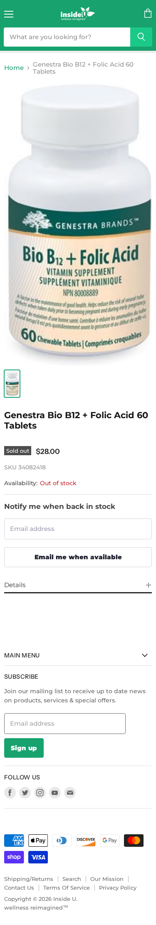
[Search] (141, 37)
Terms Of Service (66, 887)
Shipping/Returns (28, 878)
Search (71, 878)
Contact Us (19, 887)
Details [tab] (14, 585)
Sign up (24, 748)
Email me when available (78, 557)
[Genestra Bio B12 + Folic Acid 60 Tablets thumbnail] (12, 383)
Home (14, 67)
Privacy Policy (117, 887)
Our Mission (107, 878)
